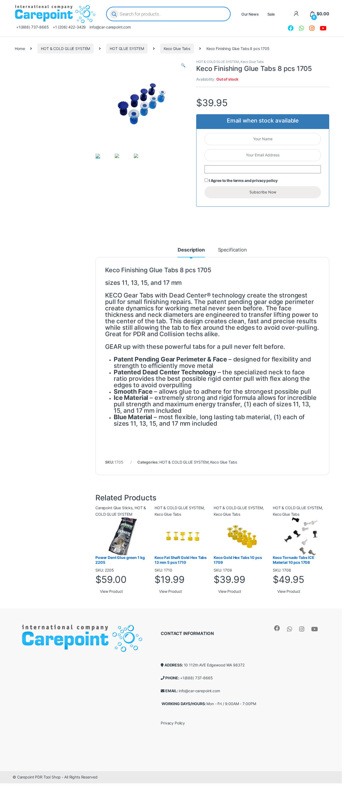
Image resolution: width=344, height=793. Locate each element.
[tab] (191, 252)
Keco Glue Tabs (177, 48)
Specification (232, 250)
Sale (271, 14)
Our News (250, 14)
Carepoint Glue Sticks (113, 507)
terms (238, 180)
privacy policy (264, 180)
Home (20, 48)
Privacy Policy (173, 723)
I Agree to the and (242, 180)
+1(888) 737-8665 (32, 27)
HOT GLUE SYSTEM (127, 48)
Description (191, 250)
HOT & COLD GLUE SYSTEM (65, 48)
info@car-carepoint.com (110, 27)
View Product (111, 591)
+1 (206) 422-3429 (69, 27)
